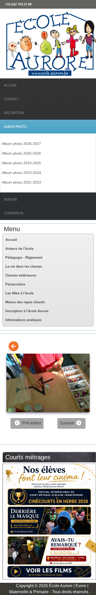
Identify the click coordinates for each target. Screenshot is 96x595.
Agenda (10, 199)
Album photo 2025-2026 (21, 153)
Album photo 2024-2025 (21, 163)
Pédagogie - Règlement (23, 257)
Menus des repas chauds (25, 302)
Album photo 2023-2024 (21, 173)
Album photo (15, 126)
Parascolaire (15, 284)
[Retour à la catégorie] (13, 346)
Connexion (13, 213)
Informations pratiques (23, 320)
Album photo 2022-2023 (21, 182)
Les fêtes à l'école (19, 293)
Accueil (10, 85)
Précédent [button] (31, 423)
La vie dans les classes (23, 266)
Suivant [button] (67, 423)
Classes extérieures (20, 275)
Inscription (14, 112)
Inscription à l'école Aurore (26, 311)
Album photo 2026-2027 (21, 144)
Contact (11, 98)
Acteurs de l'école (19, 249)
